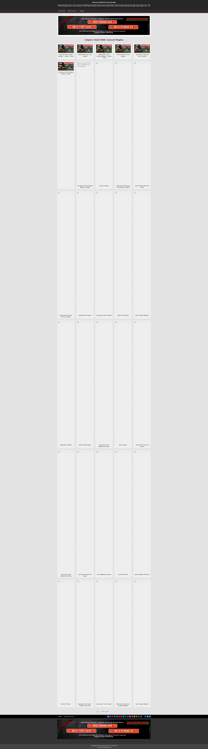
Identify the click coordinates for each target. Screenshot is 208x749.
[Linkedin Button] (115, 716)
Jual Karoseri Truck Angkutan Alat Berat (104, 445)
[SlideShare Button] (145, 716)
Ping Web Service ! (69, 716)
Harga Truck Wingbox (123, 315)
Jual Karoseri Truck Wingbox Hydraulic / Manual (65, 73)
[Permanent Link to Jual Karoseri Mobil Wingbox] (104, 253)
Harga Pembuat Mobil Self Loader (142, 186)
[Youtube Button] (121, 716)
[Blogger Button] (134, 716)
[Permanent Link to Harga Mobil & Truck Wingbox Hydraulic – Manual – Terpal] (104, 49)
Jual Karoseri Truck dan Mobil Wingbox (142, 55)
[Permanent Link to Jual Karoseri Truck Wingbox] (104, 641)
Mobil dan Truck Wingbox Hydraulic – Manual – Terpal (65, 55)
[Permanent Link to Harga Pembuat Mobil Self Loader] (142, 123)
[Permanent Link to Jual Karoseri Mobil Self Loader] (85, 512)
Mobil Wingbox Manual (85, 445)
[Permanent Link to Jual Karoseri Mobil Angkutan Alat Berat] (66, 512)
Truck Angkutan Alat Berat (104, 574)
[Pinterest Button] (112, 716)
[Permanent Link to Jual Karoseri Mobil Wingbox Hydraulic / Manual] (85, 123)
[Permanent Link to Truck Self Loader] (123, 512)
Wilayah (82, 11)
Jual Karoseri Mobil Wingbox (104, 315)
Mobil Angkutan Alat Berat (142, 574)
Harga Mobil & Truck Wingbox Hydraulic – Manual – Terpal (104, 56)
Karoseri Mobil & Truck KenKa (104, 2)
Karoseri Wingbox (104, 186)
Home (60, 716)
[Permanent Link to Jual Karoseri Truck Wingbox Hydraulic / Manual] (66, 66)
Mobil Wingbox (123, 445)
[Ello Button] (143, 716)
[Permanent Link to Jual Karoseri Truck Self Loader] (142, 382)
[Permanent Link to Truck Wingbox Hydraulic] (142, 641)
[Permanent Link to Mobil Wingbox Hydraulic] (142, 253)
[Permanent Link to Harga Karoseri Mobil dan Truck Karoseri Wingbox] (123, 123)
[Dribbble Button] (130, 716)
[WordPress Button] (137, 716)
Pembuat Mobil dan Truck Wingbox (85, 55)
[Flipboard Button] (132, 716)
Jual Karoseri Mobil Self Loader (84, 575)
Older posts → (106, 712)
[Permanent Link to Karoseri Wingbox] (104, 123)
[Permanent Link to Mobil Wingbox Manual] (85, 382)
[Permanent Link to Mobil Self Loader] (66, 641)
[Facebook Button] (110, 716)
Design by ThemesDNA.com (104, 747)
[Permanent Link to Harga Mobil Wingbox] (66, 382)
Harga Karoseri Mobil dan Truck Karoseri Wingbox (123, 186)
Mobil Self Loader (66, 704)
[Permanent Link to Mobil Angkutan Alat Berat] (142, 512)
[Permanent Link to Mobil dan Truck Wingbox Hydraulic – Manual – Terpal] (66, 49)
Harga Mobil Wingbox (66, 445)
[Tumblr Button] (126, 716)
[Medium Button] (123, 716)
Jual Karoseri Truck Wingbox (104, 704)
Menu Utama (61, 11)
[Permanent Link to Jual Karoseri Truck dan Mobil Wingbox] (142, 49)
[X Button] (108, 716)
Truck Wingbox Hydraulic (142, 704)
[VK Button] (141, 716)
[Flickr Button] (119, 716)
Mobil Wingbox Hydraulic (142, 315)
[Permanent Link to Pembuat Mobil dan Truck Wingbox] (85, 49)
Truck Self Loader (123, 574)
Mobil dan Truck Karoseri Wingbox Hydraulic (123, 704)
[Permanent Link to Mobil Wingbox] (123, 382)
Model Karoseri (72, 11)
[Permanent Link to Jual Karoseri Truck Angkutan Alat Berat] (104, 382)
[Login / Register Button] (148, 716)
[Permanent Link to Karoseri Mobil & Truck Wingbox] (123, 49)
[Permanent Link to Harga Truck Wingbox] (123, 253)
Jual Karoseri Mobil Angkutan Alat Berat (65, 575)
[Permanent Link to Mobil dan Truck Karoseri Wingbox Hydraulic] (123, 641)
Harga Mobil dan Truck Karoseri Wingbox (66, 316)
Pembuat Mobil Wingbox (85, 315)
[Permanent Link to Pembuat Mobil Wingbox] (85, 253)
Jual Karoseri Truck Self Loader (142, 445)
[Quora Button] (139, 716)
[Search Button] (150, 716)
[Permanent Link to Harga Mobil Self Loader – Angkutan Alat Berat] (85, 641)
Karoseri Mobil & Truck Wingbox (123, 55)
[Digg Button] (128, 716)
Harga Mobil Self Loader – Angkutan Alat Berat (85, 704)
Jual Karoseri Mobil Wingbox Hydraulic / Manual (85, 186)
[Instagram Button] (117, 716)
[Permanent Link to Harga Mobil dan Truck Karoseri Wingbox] (66, 253)
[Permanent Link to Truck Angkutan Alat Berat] (104, 512)
